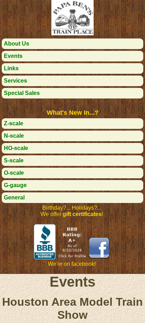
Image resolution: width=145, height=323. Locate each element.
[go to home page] (72, 33)
